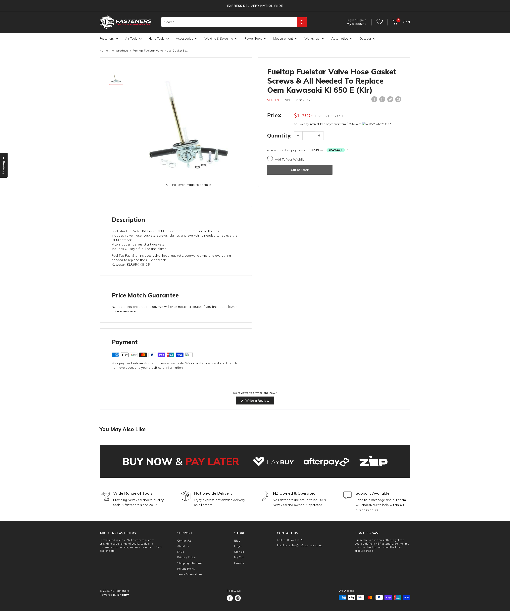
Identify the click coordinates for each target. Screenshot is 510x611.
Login (237, 546)
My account (356, 24)
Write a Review (259, 401)
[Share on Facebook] (374, 99)
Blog (237, 540)
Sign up (239, 551)
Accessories (184, 38)
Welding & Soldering (218, 38)
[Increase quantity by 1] (319, 135)
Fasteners (107, 38)
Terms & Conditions (190, 574)
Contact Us (184, 540)
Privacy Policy (186, 557)
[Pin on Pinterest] (382, 99)
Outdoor (365, 38)
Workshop (312, 38)
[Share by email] (398, 99)
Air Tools (131, 38)
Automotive (339, 38)
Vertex (273, 100)
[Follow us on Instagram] (238, 598)
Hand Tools (156, 38)
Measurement (283, 38)
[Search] (302, 22)
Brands (239, 563)
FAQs (180, 551)
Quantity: (279, 135)
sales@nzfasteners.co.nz (305, 545)
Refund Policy (186, 568)
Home (104, 50)
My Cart (239, 557)
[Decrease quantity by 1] (298, 135)
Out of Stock (300, 170)
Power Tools (253, 38)
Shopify (123, 594)
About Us (183, 546)
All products (120, 50)
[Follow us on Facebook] (230, 598)
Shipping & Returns (190, 563)
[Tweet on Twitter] (390, 99)
